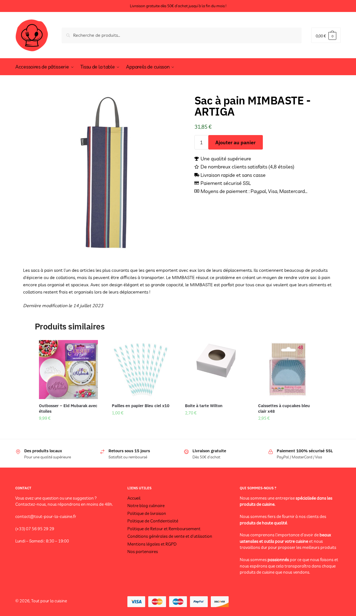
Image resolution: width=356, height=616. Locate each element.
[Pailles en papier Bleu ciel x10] (141, 369)
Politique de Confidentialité (152, 521)
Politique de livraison (146, 513)
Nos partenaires (142, 551)
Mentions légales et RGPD (152, 544)
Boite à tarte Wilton (203, 405)
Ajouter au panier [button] (68, 429)
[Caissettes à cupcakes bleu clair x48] (287, 369)
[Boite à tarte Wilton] (214, 369)
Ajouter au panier (235, 142)
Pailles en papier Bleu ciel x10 (140, 405)
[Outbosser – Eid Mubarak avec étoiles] (68, 369)
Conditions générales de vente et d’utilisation (169, 536)
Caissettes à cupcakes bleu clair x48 (284, 408)
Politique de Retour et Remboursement (164, 528)
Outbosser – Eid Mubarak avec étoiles (68, 408)
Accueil (133, 498)
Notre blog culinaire (146, 505)
